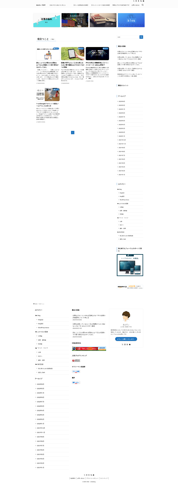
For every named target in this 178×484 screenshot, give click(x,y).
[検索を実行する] (141, 37)
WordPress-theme (124, 200)
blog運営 (122, 196)
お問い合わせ (80, 478)
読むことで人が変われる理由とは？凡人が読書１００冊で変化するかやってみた (129, 64)
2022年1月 (122, 136)
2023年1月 (122, 109)
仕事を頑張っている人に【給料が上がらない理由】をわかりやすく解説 (129, 69)
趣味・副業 (123, 228)
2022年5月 (122, 121)
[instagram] (136, 1)
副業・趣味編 (123, 210)
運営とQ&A (123, 239)
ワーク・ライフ (123, 218)
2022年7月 (122, 117)
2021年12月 (122, 140)
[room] (138, 1)
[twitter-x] (134, 1)
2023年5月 (122, 105)
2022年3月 (122, 128)
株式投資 (121, 232)
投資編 (121, 214)
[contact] (143, 1)
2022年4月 (122, 124)
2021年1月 (122, 175)
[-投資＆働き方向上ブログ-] (40, 5)
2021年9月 (122, 147)
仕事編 (121, 207)
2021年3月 (122, 171)
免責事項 (72, 478)
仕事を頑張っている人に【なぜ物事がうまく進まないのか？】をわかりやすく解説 (129, 58)
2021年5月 (122, 163)
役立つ (121, 225)
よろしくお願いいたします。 (126, 339)
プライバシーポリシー (92, 478)
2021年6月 (122, 159)
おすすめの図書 (123, 203)
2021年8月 (122, 151)
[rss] (141, 1)
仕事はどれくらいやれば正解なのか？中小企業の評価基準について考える (129, 52)
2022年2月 (122, 132)
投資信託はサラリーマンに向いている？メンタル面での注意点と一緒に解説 (129, 75)
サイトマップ (104, 478)
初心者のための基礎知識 (126, 236)
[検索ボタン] (143, 5)
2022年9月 (122, 113)
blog (120, 189)
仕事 (121, 221)
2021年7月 (122, 155)
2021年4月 (122, 167)
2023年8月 (122, 101)
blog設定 (122, 193)
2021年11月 (122, 144)
